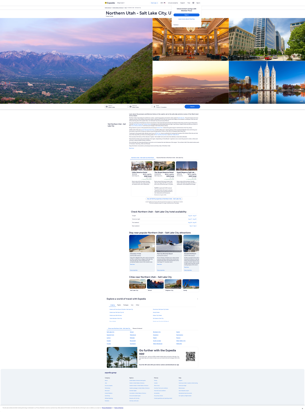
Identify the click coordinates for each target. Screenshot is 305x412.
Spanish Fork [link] (110, 335)
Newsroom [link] (107, 390)
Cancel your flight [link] (182, 385)
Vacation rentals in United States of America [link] (138, 385)
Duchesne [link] (133, 344)
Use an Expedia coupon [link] (184, 390)
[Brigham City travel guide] (173, 285)
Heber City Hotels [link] (157, 315)
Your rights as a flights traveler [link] (185, 395)
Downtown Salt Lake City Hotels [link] (161, 309)
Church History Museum (137, 125)
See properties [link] (133, 270)
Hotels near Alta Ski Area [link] (116, 315)
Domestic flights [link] (132, 390)
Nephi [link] (155, 338)
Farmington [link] (179, 335)
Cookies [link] (156, 383)
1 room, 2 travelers (161, 107)
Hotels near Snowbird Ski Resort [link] (161, 321)
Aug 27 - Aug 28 (192, 219)
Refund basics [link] (182, 388)
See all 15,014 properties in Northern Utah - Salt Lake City (164, 199)
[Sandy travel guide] (190, 285)
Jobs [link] (106, 383)
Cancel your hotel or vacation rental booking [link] (188, 383)
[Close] (302, 408)
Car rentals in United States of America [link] (137, 393)
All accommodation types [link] (135, 395)
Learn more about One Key (186, 19)
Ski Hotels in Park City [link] (158, 318)
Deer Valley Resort (174, 134)
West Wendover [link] (157, 344)
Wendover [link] (133, 335)
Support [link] (180, 380)
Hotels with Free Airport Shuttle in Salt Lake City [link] (121, 309)
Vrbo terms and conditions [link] (160, 390)
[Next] (199, 253)
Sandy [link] (178, 332)
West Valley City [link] (181, 341)
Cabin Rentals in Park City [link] (116, 318)
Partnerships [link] (107, 388)
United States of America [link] (118, 7)
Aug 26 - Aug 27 (192, 215)
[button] (152, 299)
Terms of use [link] (156, 385)
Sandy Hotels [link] (156, 312)
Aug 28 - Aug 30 (192, 222)
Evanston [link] (155, 335)
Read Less (131, 148)
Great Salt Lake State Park (148, 129)
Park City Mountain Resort (161, 134)
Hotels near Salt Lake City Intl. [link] (117, 312)
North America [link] (108, 7)
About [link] (106, 380)
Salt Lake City (181, 118)
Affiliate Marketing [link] (109, 398)
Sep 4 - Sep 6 (193, 226)
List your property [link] (108, 385)
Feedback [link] (107, 400)
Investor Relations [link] (108, 393)
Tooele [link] (109, 344)
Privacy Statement (107, 407)
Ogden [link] (109, 341)
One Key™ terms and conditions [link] (161, 388)
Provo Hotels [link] (113, 321)
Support (182, 3)
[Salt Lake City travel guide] (137, 285)
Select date (111, 107)
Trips (188, 3)
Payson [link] (178, 338)
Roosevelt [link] (133, 341)
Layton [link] (109, 338)
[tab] (142, 157)
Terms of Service (118, 407)
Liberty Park (160, 127)
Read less (132, 264)
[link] (186, 24)
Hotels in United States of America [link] (136, 383)
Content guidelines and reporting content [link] (163, 398)
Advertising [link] (107, 395)
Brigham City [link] (157, 332)
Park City (158, 133)
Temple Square (147, 124)
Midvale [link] (132, 338)
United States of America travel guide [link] (137, 380)
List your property (173, 3)
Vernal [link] (132, 332)
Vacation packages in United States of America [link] (139, 388)
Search (192, 106)
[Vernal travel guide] (155, 285)
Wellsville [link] (179, 344)
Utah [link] (126, 7)
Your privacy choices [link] (158, 395)
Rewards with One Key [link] (134, 398)
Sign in (198, 3)
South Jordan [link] (157, 341)
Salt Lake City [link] (110, 332)
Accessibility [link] (156, 393)
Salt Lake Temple (137, 124)
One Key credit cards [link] (134, 400)
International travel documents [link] (185, 393)
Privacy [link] (155, 380)
